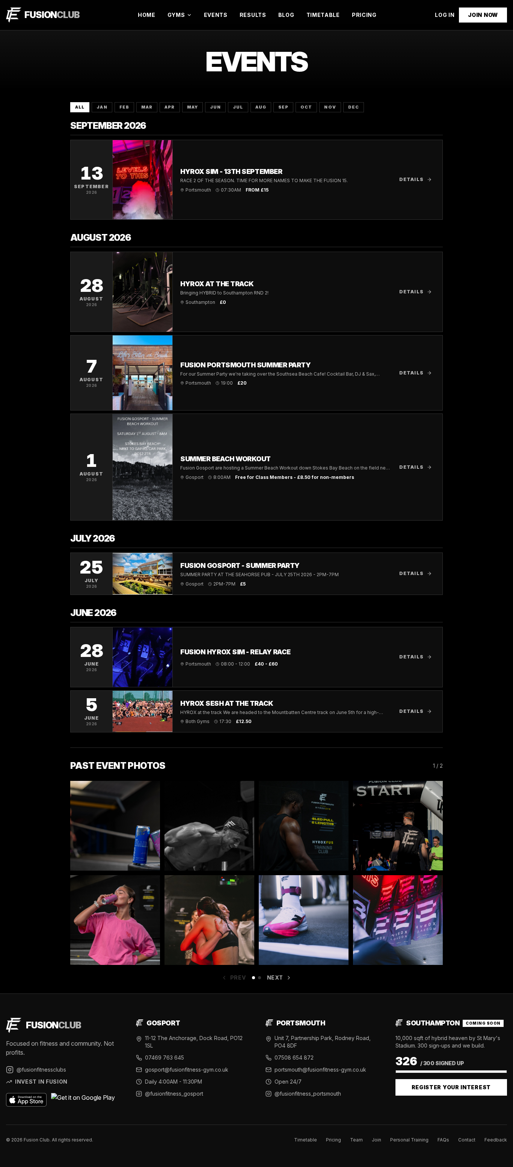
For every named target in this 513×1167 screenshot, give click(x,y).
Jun (215, 107)
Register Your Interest (451, 1087)
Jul (238, 107)
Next (275, 977)
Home (146, 15)
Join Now (483, 15)
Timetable (323, 15)
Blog (286, 15)
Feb (124, 107)
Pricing (364, 15)
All (79, 107)
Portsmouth (300, 1023)
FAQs (443, 1140)
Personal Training (409, 1140)
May (192, 107)
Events (216, 15)
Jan (102, 107)
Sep (283, 107)
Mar (146, 107)
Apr (169, 107)
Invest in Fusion (41, 1081)
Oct (306, 107)
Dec (353, 107)
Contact (466, 1140)
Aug (260, 107)
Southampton (433, 1023)
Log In (444, 15)
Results (253, 15)
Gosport (163, 1023)
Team (356, 1140)
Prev (238, 977)
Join (376, 1140)
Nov (330, 107)
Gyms (176, 15)
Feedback (495, 1140)
